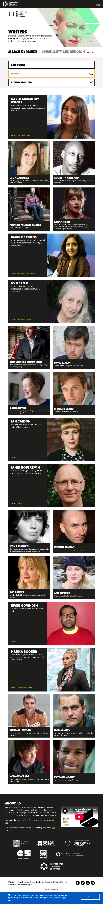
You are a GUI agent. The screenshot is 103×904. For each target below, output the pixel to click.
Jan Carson (21, 421)
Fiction (13, 273)
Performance (31, 273)
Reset (89, 52)
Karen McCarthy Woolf (25, 100)
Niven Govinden (24, 605)
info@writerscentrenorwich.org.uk (20, 885)
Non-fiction (21, 135)
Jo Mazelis (19, 282)
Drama (13, 135)
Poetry (29, 135)
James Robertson (25, 467)
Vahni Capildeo (24, 236)
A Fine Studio (54, 889)
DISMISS (90, 897)
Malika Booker (24, 651)
